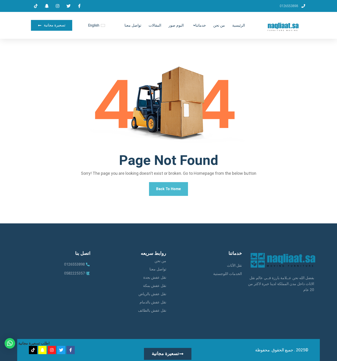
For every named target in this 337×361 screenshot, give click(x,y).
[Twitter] (61, 350)
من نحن (219, 25)
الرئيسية (238, 25)
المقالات (155, 25)
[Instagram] (52, 350)
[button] (10, 343)
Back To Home (168, 189)
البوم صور (176, 25)
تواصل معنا (132, 25)
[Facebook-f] (70, 350)
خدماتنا (200, 25)
